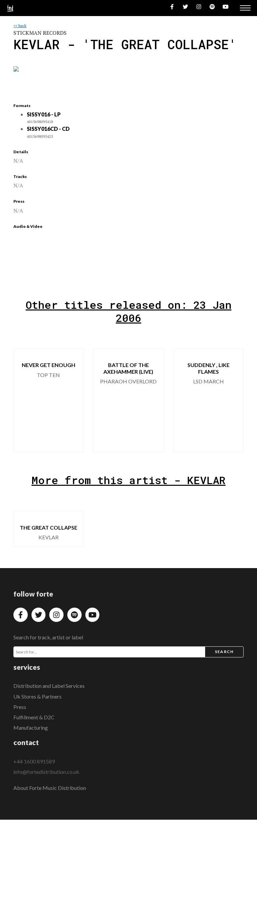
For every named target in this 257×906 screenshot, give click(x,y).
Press (19, 707)
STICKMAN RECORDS (40, 32)
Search (224, 651)
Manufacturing (30, 727)
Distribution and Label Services (49, 686)
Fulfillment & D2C (34, 717)
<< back (19, 25)
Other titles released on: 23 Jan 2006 (129, 311)
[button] (233, 400)
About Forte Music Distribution (49, 788)
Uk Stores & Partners (37, 696)
